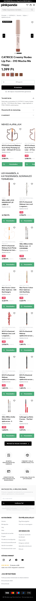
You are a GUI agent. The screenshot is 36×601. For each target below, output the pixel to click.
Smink (19, 15)
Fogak (3, 536)
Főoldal (4, 15)
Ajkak (25, 15)
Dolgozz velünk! (24, 543)
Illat (2, 530)
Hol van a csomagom (25, 524)
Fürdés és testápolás (8, 539)
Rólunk (21, 549)
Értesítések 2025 (7, 580)
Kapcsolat (22, 540)
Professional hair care (8, 548)
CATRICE (12, 15)
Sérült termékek (7, 545)
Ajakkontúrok (5, 17)
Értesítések (5, 583)
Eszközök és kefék (7, 533)
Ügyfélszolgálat (24, 521)
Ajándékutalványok (25, 546)
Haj (2, 527)
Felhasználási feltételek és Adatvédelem (15, 577)
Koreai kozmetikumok (8, 542)
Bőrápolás (4, 524)
